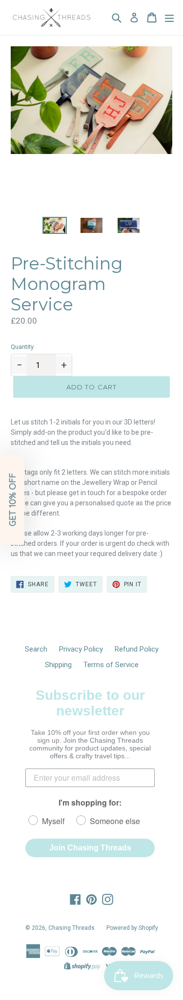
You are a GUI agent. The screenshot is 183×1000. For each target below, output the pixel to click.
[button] (12, 500)
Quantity (22, 346)
